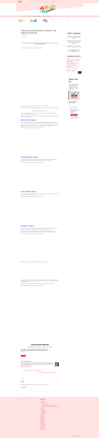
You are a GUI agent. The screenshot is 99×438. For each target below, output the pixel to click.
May (43, 408)
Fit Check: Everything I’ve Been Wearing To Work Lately (73, 63)
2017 (43, 426)
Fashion (24, 16)
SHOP (61, 1)
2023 (43, 417)
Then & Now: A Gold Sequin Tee (73, 67)
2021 (43, 420)
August (44, 403)
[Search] (79, 72)
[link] (64, 1)
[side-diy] (45, 20)
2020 (43, 421)
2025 (43, 414)
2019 (43, 423)
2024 (43, 416)
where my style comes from (33, 107)
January (44, 413)
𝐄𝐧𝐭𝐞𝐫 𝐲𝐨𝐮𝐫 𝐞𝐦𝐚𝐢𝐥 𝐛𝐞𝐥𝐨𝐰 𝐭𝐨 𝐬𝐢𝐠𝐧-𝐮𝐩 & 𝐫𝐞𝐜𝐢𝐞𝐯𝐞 (73, 102)
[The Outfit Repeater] (20, 1)
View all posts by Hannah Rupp (26, 366)
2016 (43, 427)
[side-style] (21, 20)
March (44, 410)
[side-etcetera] (57, 20)
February (44, 411)
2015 (43, 429)
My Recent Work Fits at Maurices (73, 59)
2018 (43, 424)
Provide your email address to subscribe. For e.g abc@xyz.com (73, 107)
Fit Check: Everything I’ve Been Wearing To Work (73, 66)
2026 (43, 401)
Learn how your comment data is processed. (41, 384)
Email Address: (23, 351)
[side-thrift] (33, 20)
